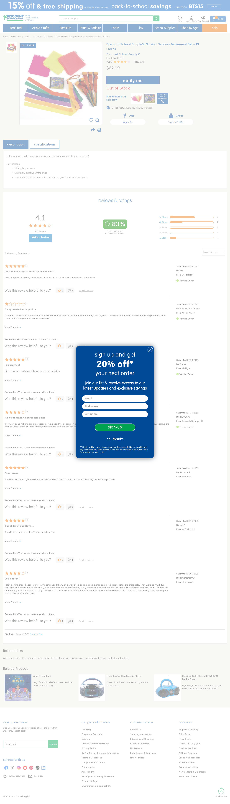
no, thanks (115, 439)
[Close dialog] (150, 349)
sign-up (115, 427)
